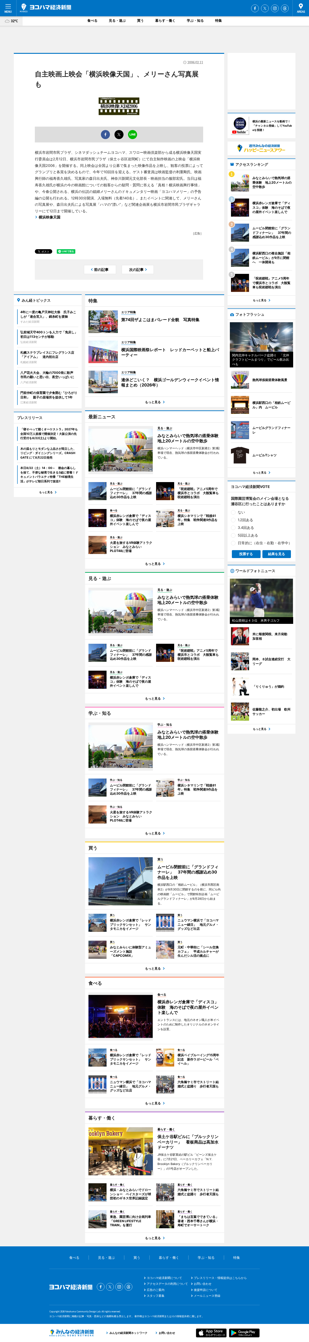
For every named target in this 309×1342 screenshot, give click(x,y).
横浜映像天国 (49, 217)
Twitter (265, 8)
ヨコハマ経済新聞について (164, 1278)
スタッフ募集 (155, 1295)
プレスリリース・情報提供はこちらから (220, 1278)
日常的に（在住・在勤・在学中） (265, 543)
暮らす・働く (165, 20)
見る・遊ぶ (117, 20)
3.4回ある (246, 527)
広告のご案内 (155, 1290)
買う (140, 20)
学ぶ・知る (195, 20)
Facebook (255, 8)
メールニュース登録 (207, 1295)
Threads (285, 8)
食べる (92, 20)
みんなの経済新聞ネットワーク (71, 1333)
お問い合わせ (203, 1283)
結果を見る (276, 554)
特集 (218, 20)
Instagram (275, 8)
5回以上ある (248, 535)
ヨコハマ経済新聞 (45, 7)
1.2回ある (245, 520)
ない (241, 512)
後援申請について (205, 1290)
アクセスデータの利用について (167, 1283)
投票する (246, 554)
